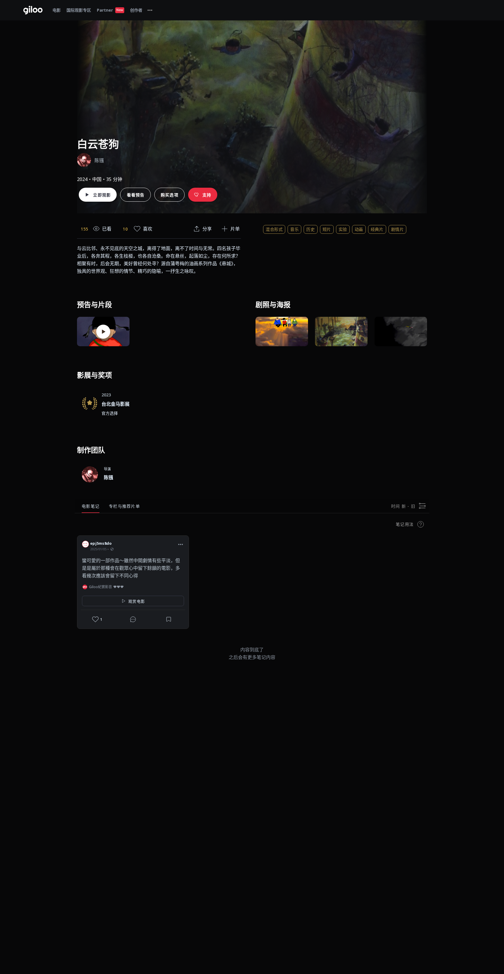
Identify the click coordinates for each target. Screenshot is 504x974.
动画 (359, 229)
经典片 (377, 229)
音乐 (294, 229)
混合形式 (274, 229)
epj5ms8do (101, 543)
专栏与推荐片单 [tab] (124, 506)
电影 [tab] (56, 10)
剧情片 (397, 229)
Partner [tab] (110, 10)
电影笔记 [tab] (90, 506)
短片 (327, 229)
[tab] (150, 10)
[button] (180, 544)
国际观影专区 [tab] (78, 10)
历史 (310, 229)
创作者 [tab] (136, 10)
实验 (343, 229)
